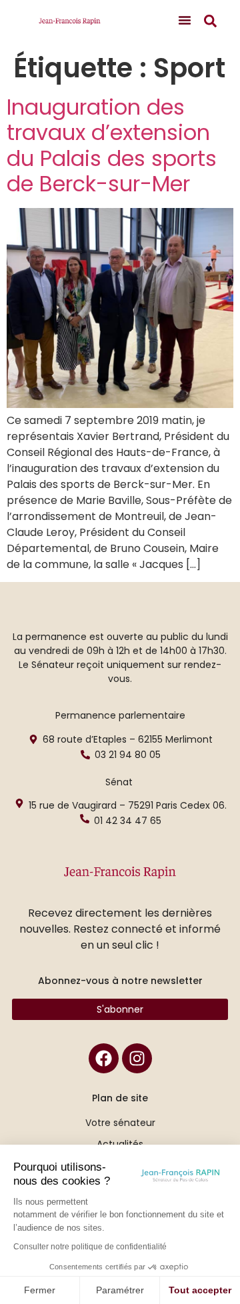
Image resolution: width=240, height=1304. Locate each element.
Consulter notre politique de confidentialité (90, 1246)
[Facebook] (104, 1058)
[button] (185, 20)
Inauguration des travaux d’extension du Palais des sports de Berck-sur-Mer (112, 145)
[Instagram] (137, 1058)
